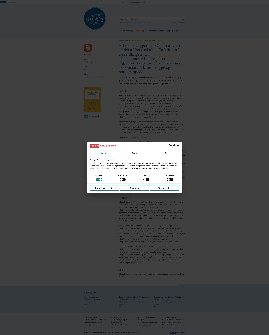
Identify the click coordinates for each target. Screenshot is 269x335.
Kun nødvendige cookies (104, 188)
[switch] (123, 179)
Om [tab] (166, 153)
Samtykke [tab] (103, 153)
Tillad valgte (134, 188)
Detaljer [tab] (134, 153)
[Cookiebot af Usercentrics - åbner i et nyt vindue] (170, 146)
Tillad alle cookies (164, 188)
